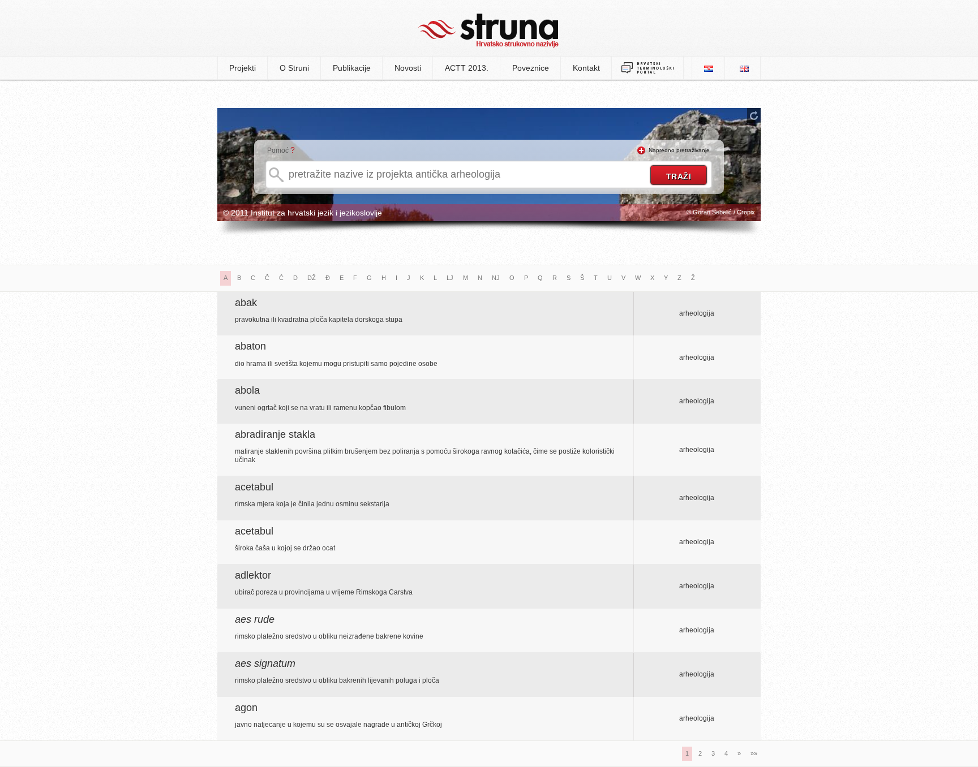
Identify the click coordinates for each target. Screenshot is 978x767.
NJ (496, 277)
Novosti (407, 67)
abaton (250, 346)
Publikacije (352, 67)
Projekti (242, 67)
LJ (450, 277)
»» (753, 753)
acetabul (254, 487)
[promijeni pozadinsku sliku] (754, 115)
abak (246, 302)
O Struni (294, 67)
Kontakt (586, 67)
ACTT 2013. (466, 67)
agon (246, 707)
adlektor (253, 575)
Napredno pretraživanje (679, 150)
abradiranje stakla (275, 434)
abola (247, 390)
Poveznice (530, 67)
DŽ (311, 277)
